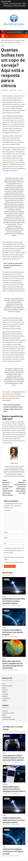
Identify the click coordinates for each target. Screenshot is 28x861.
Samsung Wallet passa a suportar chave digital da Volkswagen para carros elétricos (14, 789)
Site (5, 543)
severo (8, 336)
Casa (3, 683)
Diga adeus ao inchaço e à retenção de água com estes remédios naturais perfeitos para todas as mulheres (7, 488)
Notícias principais (7, 685)
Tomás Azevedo (15, 605)
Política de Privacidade (19, 5)
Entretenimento (6, 698)
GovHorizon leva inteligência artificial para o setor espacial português (12, 632)
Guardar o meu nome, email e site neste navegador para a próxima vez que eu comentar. (14, 550)
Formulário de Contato (15, 3)
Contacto (4, 700)
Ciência (2, 45)
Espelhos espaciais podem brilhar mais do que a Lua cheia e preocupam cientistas (13, 601)
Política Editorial (7, 5)
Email (6, 537)
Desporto (4, 696)
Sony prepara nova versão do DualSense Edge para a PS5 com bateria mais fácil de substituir (13, 757)
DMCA (24, 3)
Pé (14, 226)
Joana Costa (5, 90)
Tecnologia (5, 694)
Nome (6, 532)
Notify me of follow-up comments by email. (14, 558)
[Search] (25, 36)
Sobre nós (5, 3)
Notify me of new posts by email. (14, 562)
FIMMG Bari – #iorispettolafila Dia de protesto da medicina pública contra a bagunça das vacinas (20, 487)
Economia (5, 690)
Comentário (7, 510)
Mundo (4, 688)
